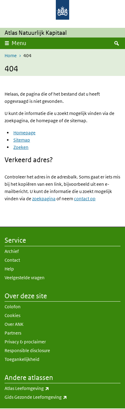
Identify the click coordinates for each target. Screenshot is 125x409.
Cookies (12, 315)
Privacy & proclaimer (25, 342)
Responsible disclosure (27, 350)
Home (11, 55)
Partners (13, 333)
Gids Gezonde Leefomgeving (49, 397)
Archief (12, 251)
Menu (19, 43)
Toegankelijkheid (22, 359)
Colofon (13, 306)
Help (9, 269)
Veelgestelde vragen (25, 277)
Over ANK (14, 324)
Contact (12, 260)
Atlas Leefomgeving (40, 388)
